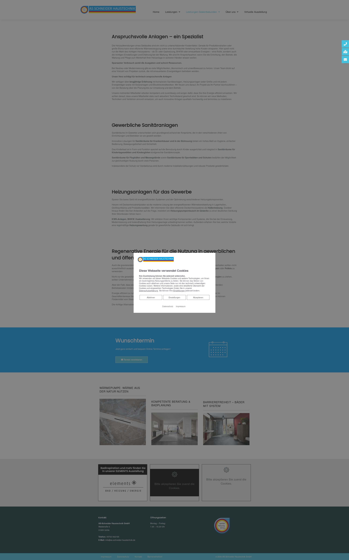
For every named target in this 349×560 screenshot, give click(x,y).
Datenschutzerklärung (148, 290)
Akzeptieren (198, 297)
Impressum (181, 306)
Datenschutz (167, 306)
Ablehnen (151, 297)
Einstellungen (174, 297)
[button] (345, 44)
